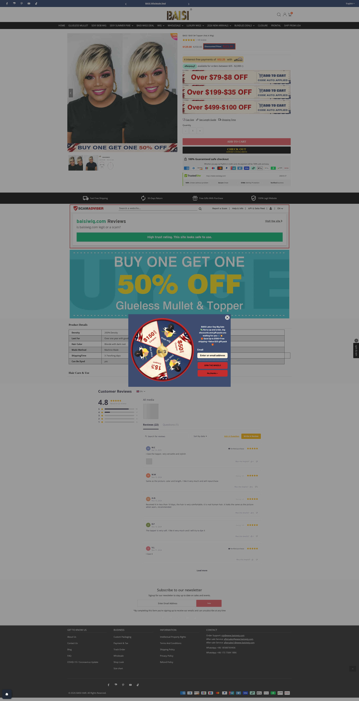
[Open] (7, 694)
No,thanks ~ (212, 373)
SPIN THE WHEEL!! (212, 365)
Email (200, 349)
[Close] (227, 317)
